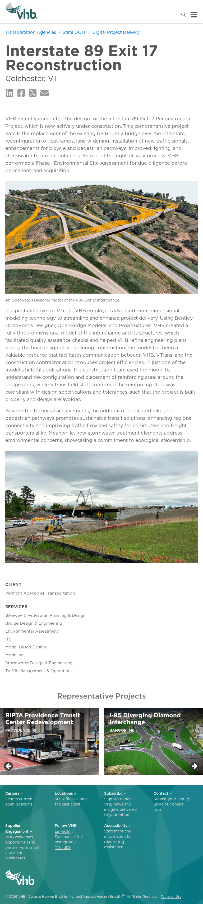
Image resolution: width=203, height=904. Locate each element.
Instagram (64, 842)
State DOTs (75, 32)
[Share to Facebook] (21, 93)
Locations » (65, 793)
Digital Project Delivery (116, 32)
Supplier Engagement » (18, 828)
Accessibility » (117, 825)
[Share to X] (33, 93)
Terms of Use (171, 896)
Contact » (163, 793)
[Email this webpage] (44, 93)
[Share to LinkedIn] (9, 93)
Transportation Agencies (31, 32)
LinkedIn (63, 831)
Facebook (64, 836)
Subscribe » (115, 793)
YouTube (63, 847)
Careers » (13, 793)
